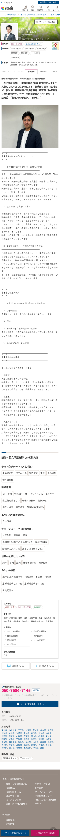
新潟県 (4, 736)
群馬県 (50, 730)
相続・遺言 (9, 607)
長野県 (11, 736)
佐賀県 (41, 745)
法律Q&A (10, 788)
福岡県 (34, 745)
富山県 (34, 736)
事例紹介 (43, 71)
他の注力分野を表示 (33, 44)
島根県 (50, 742)
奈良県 (4, 742)
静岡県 (4, 739)
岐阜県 (11, 739)
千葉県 (21, 730)
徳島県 (26, 745)
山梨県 (19, 736)
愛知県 (48, 736)
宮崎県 (19, 748)
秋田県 (34, 733)
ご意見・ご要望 (42, 784)
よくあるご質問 (13, 800)
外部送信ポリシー (43, 796)
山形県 (41, 733)
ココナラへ (7, 3)
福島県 (48, 733)
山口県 (35, 742)
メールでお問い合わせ (32, 704)
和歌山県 (12, 742)
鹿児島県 (27, 748)
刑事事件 (38, 607)
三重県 (19, 739)
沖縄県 (35, 748)
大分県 (11, 748)
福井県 (41, 736)
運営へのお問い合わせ (16, 803)
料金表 (54, 71)
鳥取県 (43, 742)
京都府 (41, 739)
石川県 (26, 736)
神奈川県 (12, 730)
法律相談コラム (13, 792)
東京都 (4, 730)
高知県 (19, 745)
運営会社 (10, 819)
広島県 (21, 742)
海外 (42, 748)
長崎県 (48, 745)
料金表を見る (44, 666)
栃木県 (43, 730)
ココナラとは (12, 796)
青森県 (11, 733)
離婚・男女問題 (16, 44)
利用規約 (39, 788)
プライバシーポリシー (45, 792)
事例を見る (18, 666)
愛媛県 (11, 745)
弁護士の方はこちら (48, 2)
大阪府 (26, 739)
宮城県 (26, 733)
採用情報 (10, 823)
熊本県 (4, 748)
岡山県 (28, 742)
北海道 (4, 733)
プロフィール (6, 71)
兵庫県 (34, 739)
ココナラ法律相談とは (16, 784)
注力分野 (31, 72)
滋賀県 (48, 739)
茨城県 (35, 730)
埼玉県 (28, 730)
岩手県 (19, 733)
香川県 (4, 745)
